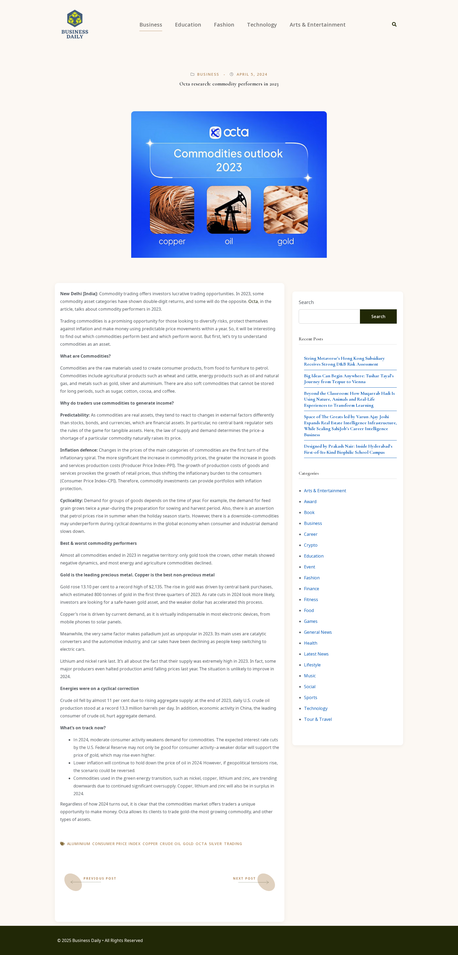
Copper (150, 844)
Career (311, 534)
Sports (310, 697)
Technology (316, 708)
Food (309, 610)
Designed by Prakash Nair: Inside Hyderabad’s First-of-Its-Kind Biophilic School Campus (348, 449)
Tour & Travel (318, 719)
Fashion (312, 578)
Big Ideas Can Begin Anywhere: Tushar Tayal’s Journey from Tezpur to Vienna (349, 379)
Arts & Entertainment (325, 491)
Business (208, 74)
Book (309, 512)
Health (310, 643)
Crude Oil (170, 844)
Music (310, 676)
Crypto (311, 545)
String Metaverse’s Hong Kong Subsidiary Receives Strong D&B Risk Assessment (344, 361)
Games (311, 621)
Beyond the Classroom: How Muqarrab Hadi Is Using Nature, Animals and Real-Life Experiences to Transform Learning (349, 399)
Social (309, 687)
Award (310, 501)
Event (309, 567)
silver (215, 844)
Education (314, 556)
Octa (253, 301)
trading (233, 844)
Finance (311, 589)
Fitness (311, 599)
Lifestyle (312, 665)
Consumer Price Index (116, 844)
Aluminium (78, 844)
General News (318, 632)
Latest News (316, 654)
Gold (188, 844)
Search (306, 302)
